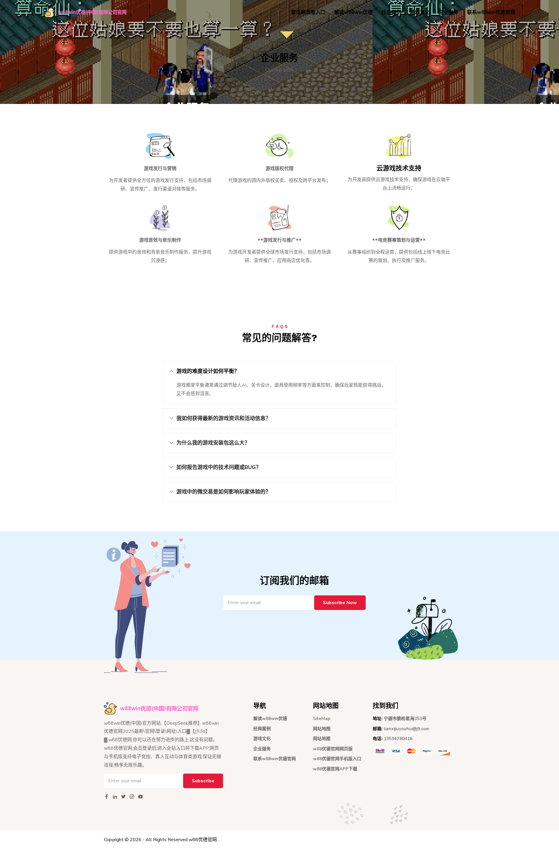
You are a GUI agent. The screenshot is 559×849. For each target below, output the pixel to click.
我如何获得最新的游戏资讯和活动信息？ (223, 418)
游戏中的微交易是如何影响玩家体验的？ (223, 491)
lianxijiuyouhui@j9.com (406, 729)
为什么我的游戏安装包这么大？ (213, 442)
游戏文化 (420, 12)
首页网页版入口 (308, 12)
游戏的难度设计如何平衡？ (207, 371)
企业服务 (448, 12)
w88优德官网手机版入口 (337, 759)
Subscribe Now (340, 602)
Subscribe (203, 781)
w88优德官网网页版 (333, 749)
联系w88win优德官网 (491, 12)
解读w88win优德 (353, 12)
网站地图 (321, 729)
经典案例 (391, 12)
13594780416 (398, 739)
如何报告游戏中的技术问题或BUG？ (218, 467)
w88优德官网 (203, 839)
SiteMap (321, 718)
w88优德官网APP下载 (335, 769)
